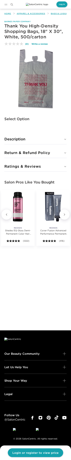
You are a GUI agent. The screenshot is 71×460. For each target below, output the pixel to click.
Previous (6, 214)
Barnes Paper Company (17, 21)
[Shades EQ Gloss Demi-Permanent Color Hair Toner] (17, 206)
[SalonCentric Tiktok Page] (56, 418)
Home (7, 13)
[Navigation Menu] (6, 5)
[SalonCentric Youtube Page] (64, 418)
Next (64, 214)
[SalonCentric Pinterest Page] (48, 418)
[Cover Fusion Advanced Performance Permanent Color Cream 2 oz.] (53, 206)
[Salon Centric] (37, 4)
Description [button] (14, 139)
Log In (62, 4)
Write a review (39, 43)
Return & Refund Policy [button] (27, 152)
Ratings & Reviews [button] (22, 166)
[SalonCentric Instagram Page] (40, 418)
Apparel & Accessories (31, 13)
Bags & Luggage (61, 13)
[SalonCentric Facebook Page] (32, 418)
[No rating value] (14, 43)
